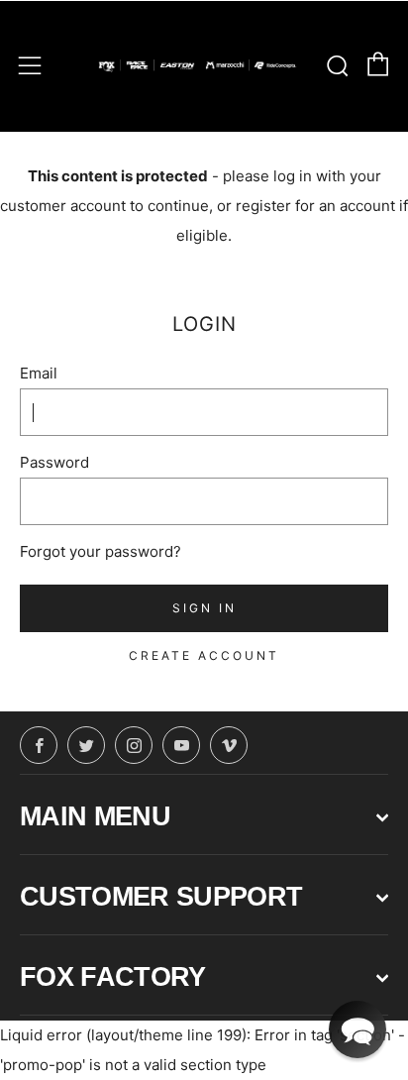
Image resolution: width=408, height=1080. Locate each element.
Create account (204, 655)
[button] (357, 1029)
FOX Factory (113, 977)
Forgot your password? (100, 551)
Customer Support (161, 897)
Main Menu (95, 816)
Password (54, 462)
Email (38, 373)
